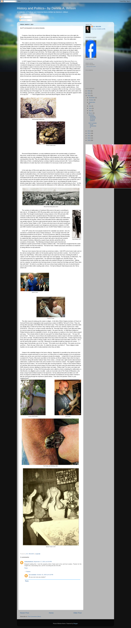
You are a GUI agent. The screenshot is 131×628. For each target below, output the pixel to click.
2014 (89, 95)
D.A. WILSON (97, 26)
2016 (89, 91)
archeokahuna (28, 561)
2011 (89, 135)
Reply (26, 568)
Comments (24, 20)
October (91, 100)
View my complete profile (98, 29)
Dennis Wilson (89, 39)
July (90, 106)
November (92, 97)
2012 (89, 133)
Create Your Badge (90, 59)
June (90, 108)
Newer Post (24, 613)
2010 (89, 138)
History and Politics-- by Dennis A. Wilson (46, 8)
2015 (89, 93)
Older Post (77, 613)
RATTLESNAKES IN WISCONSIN (93, 125)
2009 (89, 140)
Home (51, 613)
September (92, 102)
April (90, 110)
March (91, 113)
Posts (22, 17)
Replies (28, 571)
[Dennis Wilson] (91, 57)
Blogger (75, 623)
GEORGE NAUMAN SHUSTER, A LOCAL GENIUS (92, 118)
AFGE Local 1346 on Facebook (91, 66)
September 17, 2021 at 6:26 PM (43, 561)
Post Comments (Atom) (34, 616)
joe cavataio (32, 574)
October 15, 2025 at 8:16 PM (45, 574)
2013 (89, 131)
